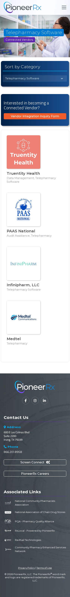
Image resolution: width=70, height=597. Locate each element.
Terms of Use (44, 567)
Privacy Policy (26, 567)
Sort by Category (22, 66)
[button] (63, 7)
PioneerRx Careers (35, 473)
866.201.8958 (13, 452)
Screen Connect (35, 462)
